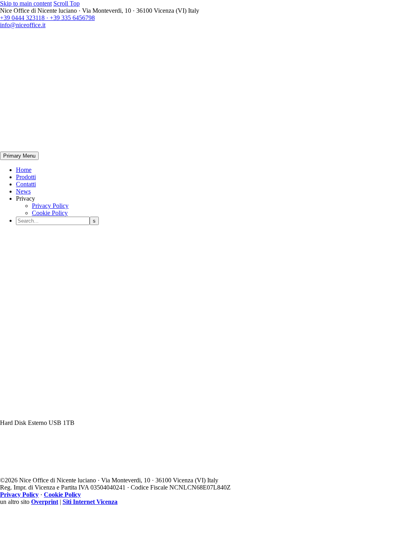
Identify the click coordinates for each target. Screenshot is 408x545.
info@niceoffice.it (22, 25)
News (23, 191)
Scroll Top (66, 3)
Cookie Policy (50, 212)
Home (23, 169)
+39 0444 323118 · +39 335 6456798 (47, 17)
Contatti (26, 184)
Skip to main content (26, 3)
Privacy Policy (50, 205)
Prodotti (26, 177)
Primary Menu (19, 156)
